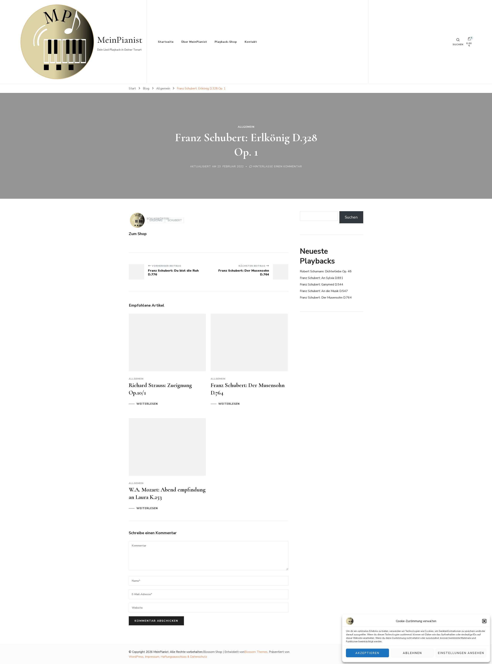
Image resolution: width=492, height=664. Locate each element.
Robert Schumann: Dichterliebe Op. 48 (326, 271)
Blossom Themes (256, 652)
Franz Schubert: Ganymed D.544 (321, 284)
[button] (484, 621)
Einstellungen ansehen (461, 653)
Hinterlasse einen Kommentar (277, 166)
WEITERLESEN (147, 404)
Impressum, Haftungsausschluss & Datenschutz (176, 657)
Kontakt (251, 42)
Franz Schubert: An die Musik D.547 (324, 291)
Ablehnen (412, 653)
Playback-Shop (226, 42)
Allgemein (246, 126)
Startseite (166, 42)
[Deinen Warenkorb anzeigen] (469, 39)
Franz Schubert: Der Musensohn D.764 (326, 297)
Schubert (175, 220)
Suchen (351, 217)
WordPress (136, 657)
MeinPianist (119, 39)
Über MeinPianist (194, 42)
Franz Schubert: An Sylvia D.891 (321, 278)
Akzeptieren (367, 653)
